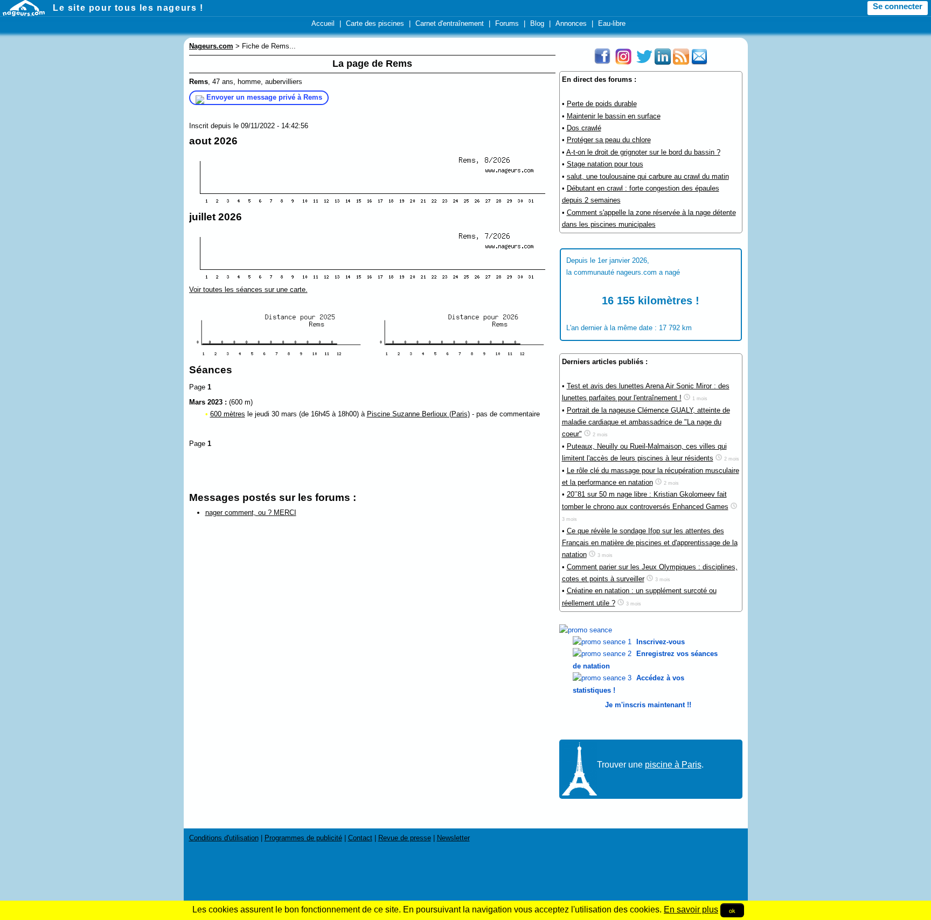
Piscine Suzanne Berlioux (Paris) (418, 414)
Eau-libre (612, 23)
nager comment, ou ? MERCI (250, 512)
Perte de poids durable (602, 104)
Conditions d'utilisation (224, 838)
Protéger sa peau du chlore (609, 140)
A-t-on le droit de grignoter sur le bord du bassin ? (643, 152)
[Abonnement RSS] (681, 62)
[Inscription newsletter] (699, 62)
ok (732, 910)
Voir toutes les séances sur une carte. (248, 289)
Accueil (323, 23)
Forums (507, 23)
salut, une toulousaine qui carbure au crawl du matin (648, 176)
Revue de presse (404, 838)
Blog (537, 23)
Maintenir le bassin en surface (614, 116)
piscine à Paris (673, 764)
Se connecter (897, 6)
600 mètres (227, 414)
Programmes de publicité (303, 838)
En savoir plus (691, 909)
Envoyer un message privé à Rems (264, 97)
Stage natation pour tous (605, 164)
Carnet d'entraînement (449, 23)
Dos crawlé (584, 128)
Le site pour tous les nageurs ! (128, 7)
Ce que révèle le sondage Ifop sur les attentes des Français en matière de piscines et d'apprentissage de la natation (650, 543)
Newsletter (453, 838)
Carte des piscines (375, 23)
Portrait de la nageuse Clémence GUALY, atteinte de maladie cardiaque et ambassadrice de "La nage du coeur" (646, 422)
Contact (360, 838)
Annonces (571, 23)
